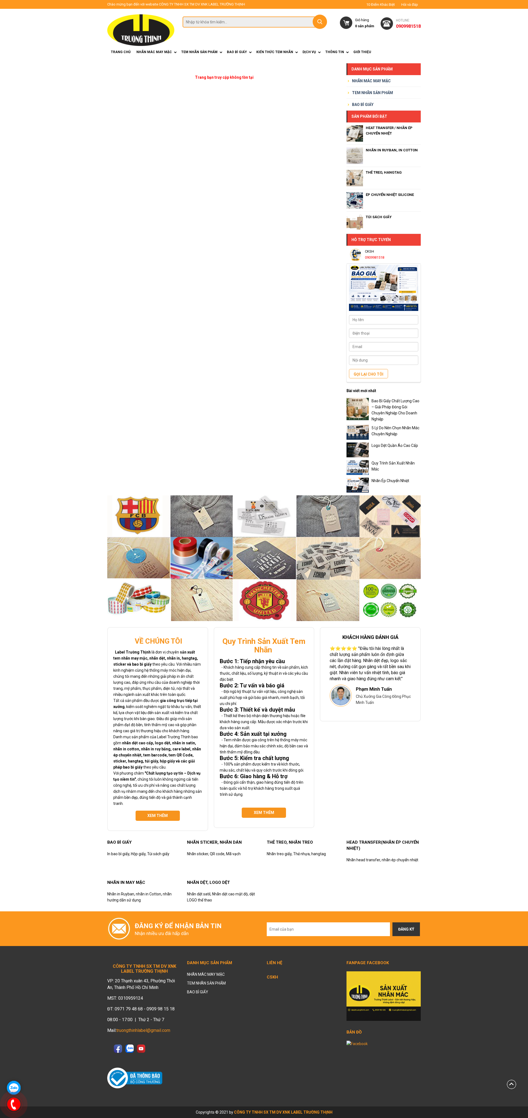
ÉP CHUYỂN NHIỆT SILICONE (390, 195)
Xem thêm (157, 815)
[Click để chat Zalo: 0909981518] (14, 1088)
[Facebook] (383, 996)
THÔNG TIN (334, 52)
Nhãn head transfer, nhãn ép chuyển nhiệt (382, 860)
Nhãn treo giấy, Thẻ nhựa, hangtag (296, 854)
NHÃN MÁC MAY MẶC (154, 52)
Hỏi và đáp (409, 4)
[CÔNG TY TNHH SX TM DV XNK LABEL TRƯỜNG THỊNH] (140, 30)
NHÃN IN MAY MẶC (126, 882)
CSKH (272, 977)
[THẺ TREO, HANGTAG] (354, 178)
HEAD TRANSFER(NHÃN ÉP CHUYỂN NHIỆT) (382, 845)
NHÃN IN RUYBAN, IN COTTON (392, 150)
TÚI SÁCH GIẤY (379, 217)
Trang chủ (121, 52)
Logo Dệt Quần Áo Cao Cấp (395, 445)
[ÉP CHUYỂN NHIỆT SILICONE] (354, 200)
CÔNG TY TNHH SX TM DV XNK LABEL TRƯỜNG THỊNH (283, 1112)
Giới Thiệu (362, 52)
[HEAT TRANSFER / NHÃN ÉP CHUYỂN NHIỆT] (354, 133)
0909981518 (374, 257)
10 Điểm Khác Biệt (380, 4)
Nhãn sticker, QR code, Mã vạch (214, 854)
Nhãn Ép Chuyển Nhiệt (390, 481)
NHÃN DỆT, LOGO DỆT (208, 882)
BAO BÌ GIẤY (237, 52)
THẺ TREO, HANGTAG (384, 172)
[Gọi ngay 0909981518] (14, 1104)
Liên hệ (274, 962)
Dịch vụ (309, 52)
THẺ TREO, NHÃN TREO (290, 842)
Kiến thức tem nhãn (274, 52)
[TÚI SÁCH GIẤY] (354, 222)
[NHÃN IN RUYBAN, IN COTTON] (354, 155)
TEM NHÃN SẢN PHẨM (199, 52)
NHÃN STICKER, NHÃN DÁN (214, 842)
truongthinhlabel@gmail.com (143, 1030)
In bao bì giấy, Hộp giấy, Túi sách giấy (138, 854)
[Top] (511, 1084)
